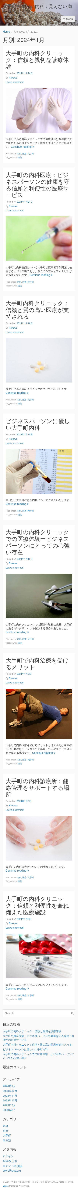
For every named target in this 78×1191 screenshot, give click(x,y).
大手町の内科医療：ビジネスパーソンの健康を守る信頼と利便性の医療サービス (37, 185)
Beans (6, 1185)
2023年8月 (9, 1110)
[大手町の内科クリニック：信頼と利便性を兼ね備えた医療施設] (39, 956)
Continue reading (21, 146)
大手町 (31, 153)
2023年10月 (10, 1100)
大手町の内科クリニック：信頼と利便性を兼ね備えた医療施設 (37, 905)
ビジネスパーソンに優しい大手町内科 (38, 424)
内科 (19, 153)
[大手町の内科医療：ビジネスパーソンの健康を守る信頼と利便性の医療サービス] (39, 238)
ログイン (8, 1156)
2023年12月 (10, 1091)
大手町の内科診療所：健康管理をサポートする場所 (37, 787)
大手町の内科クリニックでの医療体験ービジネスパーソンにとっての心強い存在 (38, 542)
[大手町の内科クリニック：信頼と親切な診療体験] (39, 110)
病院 (20, 157)
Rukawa (13, 77)
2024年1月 (9, 1086)
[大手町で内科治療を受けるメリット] (39, 713)
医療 (24, 153)
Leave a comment (15, 81)
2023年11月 (10, 1095)
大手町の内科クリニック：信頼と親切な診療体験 (37, 59)
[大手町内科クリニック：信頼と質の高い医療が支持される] (39, 360)
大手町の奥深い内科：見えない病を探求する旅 (37, 8)
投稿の (10, 1161)
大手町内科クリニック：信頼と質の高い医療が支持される (37, 309)
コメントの (12, 1166)
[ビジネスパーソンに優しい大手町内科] (39, 471)
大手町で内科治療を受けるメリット (37, 663)
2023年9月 (9, 1105)
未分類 (7, 1140)
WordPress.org (12, 1170)
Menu (69, 19)
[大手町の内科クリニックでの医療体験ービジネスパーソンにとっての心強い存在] (39, 595)
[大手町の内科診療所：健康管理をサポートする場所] (39, 838)
